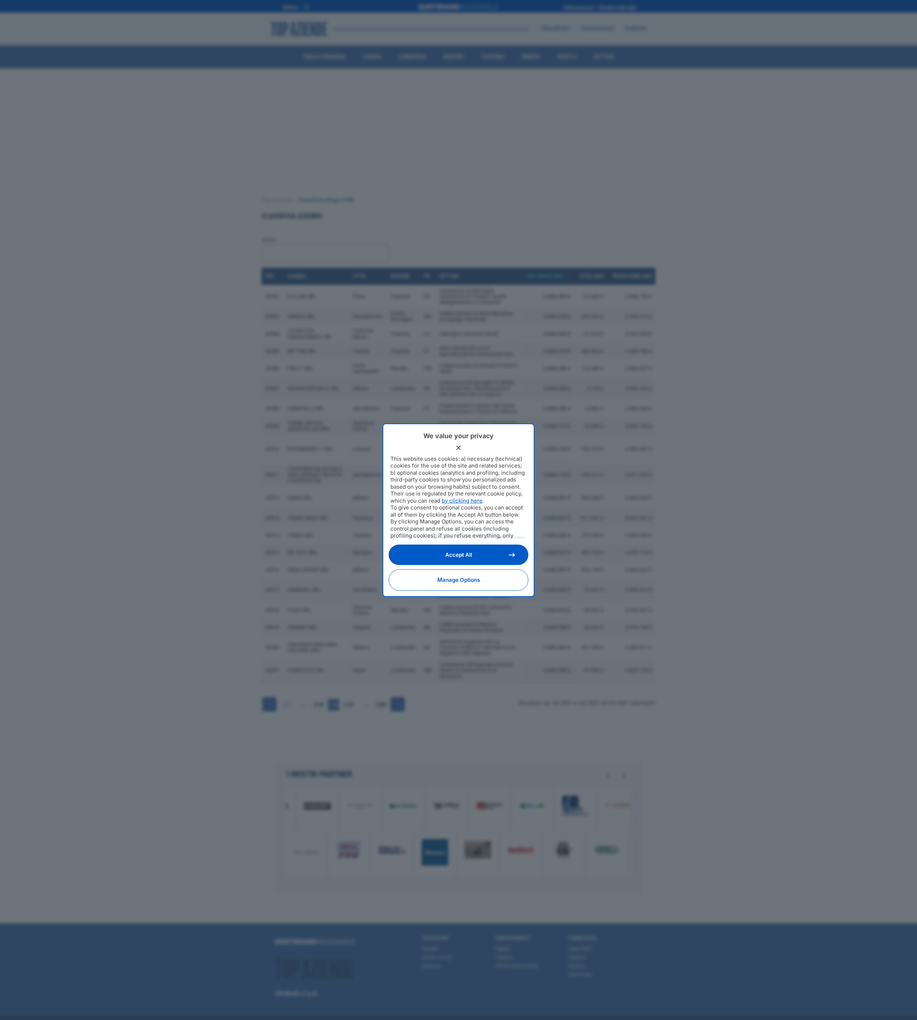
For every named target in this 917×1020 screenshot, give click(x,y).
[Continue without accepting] (458, 448)
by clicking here (462, 500)
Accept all (458, 554)
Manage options (458, 579)
